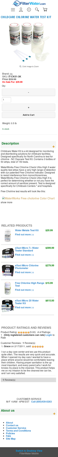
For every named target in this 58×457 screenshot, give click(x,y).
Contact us (12, 425)
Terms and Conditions (18, 430)
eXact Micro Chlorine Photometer (27, 267)
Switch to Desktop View (29, 450)
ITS (11, 73)
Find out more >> (24, 234)
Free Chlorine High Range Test (29, 284)
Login (49, 335)
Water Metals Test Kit (27, 230)
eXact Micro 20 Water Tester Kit (27, 302)
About (9, 422)
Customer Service (16, 428)
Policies (10, 433)
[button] (28, 115)
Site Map (11, 438)
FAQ (8, 436)
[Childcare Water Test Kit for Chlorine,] (29, 62)
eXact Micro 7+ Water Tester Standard (27, 249)
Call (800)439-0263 (41, 401)
